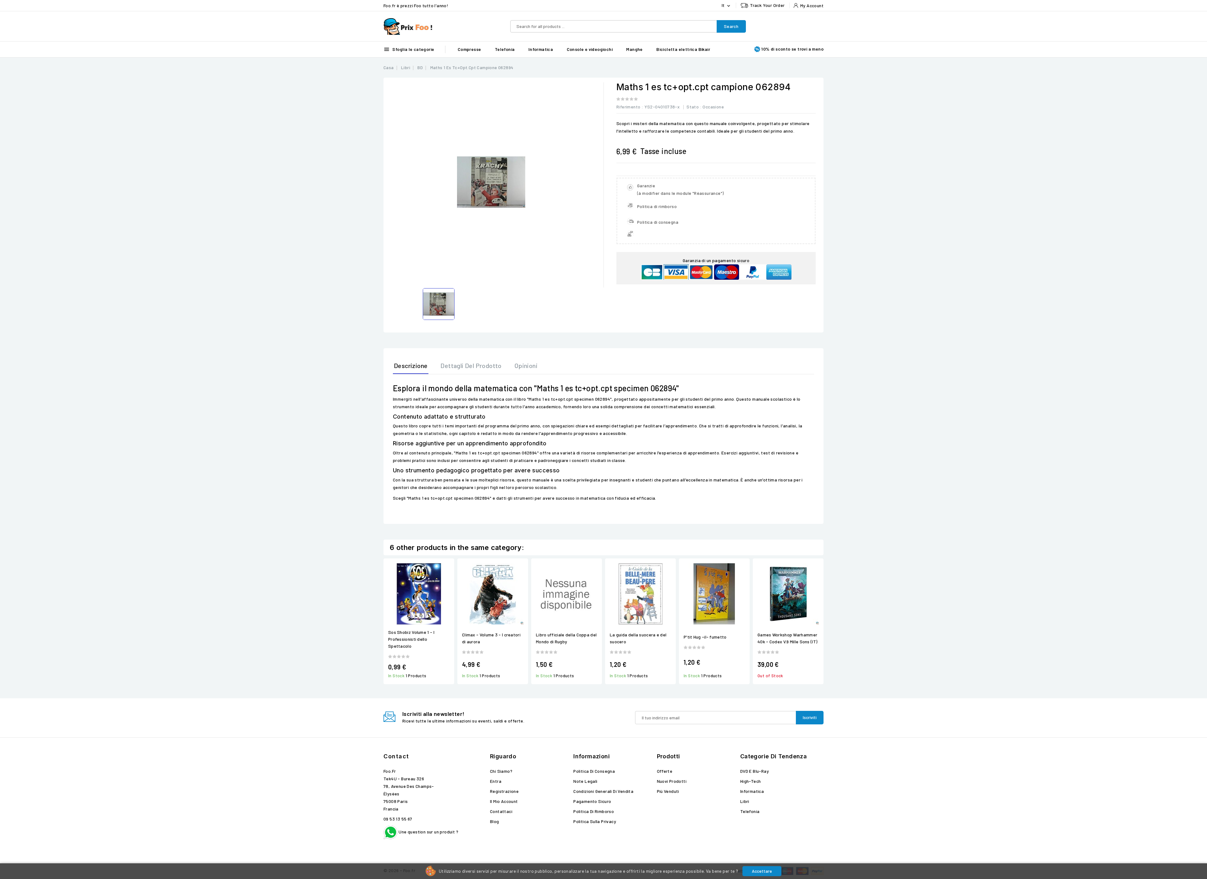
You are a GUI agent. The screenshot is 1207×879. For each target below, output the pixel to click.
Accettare (762, 871)
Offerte (665, 771)
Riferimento (628, 106)
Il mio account (504, 801)
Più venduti (668, 791)
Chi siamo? (501, 771)
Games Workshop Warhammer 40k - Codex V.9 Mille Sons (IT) (787, 638)
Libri (744, 801)
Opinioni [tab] (526, 365)
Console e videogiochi (590, 49)
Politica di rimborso (593, 811)
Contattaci (501, 811)
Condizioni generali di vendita (603, 791)
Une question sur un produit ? (428, 831)
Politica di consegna (594, 771)
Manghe (634, 49)
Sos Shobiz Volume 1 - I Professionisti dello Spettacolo (411, 639)
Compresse (469, 49)
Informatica (540, 49)
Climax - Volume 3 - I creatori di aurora (491, 638)
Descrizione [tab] (410, 365)
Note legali (585, 781)
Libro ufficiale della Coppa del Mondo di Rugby (566, 638)
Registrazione (504, 791)
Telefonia (505, 49)
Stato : (694, 106)
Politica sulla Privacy (594, 821)
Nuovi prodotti (672, 781)
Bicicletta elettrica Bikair (683, 49)
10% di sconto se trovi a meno (792, 49)
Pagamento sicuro (592, 801)
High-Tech (750, 781)
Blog (494, 821)
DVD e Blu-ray (754, 771)
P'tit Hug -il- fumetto (705, 637)
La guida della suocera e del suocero (638, 638)
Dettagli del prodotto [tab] (470, 365)
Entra (495, 781)
